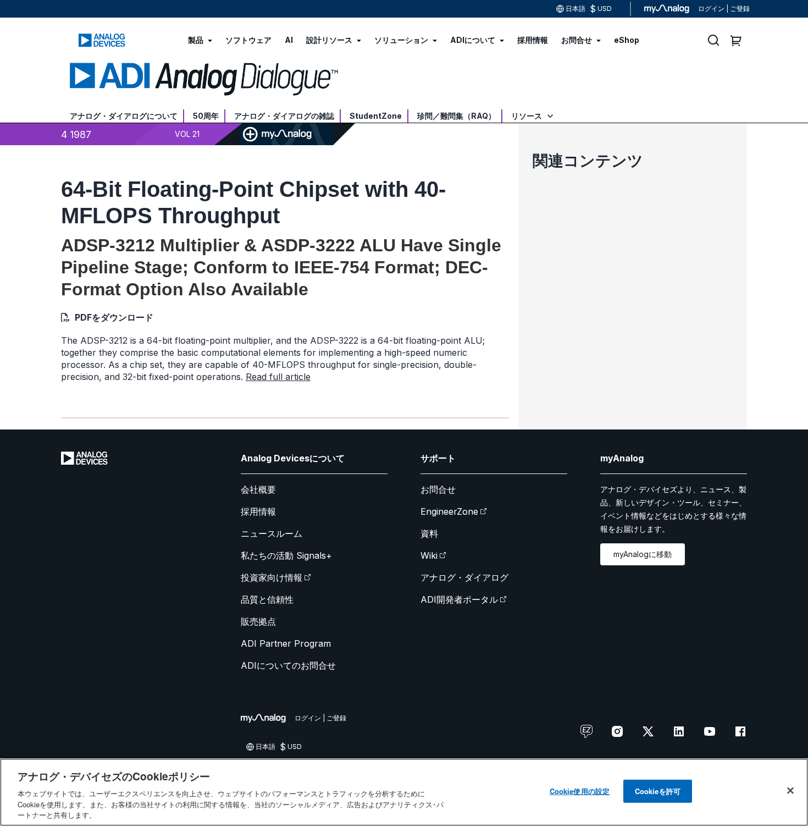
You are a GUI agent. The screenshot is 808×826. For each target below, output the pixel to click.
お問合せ (438, 489)
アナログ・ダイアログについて (124, 115)
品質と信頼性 (267, 599)
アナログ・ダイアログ (464, 577)
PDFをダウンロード (114, 317)
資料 (429, 533)
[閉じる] (790, 791)
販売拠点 (258, 621)
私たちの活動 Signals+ (286, 555)
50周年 (206, 115)
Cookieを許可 (657, 791)
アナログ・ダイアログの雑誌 (284, 115)
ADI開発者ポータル (459, 599)
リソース (527, 115)
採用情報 (258, 511)
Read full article (278, 376)
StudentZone (376, 115)
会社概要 (258, 489)
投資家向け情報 (271, 577)
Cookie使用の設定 (580, 791)
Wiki (429, 555)
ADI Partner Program (286, 643)
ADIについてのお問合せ (288, 665)
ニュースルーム (271, 533)
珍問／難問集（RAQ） (456, 115)
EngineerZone (449, 511)
